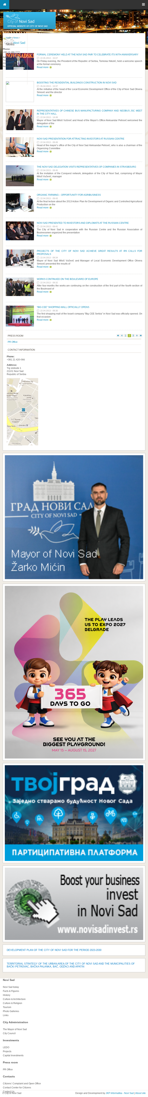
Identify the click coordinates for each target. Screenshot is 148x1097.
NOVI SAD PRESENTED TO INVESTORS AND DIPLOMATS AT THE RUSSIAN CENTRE (83, 223)
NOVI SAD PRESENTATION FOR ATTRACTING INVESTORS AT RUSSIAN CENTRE (80, 138)
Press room (10, 1062)
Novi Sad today (11, 987)
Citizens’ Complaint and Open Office (22, 1083)
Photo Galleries (11, 1011)
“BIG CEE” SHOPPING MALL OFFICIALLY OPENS (63, 307)
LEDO (6, 1047)
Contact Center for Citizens (17, 1087)
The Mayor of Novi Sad (15, 1029)
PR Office (13, 342)
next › (137, 335)
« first (118, 335)
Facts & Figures (11, 991)
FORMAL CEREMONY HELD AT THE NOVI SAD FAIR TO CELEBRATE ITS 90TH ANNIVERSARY (87, 54)
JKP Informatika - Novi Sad (120, 1093)
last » (140, 335)
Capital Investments (13, 1055)
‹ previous (121, 335)
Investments (11, 1040)
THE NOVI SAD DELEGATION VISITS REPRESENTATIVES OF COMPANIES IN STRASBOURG (86, 167)
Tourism (7, 1007)
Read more (43, 67)
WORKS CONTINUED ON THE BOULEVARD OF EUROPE (67, 279)
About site (140, 1093)
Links (5, 1015)
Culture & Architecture (14, 999)
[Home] (29, 28)
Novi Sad (9, 979)
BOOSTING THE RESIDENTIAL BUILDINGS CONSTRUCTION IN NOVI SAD (77, 82)
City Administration (15, 1022)
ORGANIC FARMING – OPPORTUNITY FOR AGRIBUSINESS (69, 195)
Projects (7, 1051)
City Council (9, 1033)
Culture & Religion (12, 1003)
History (6, 995)
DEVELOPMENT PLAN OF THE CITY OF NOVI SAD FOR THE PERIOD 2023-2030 (54, 950)
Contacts (9, 1076)
